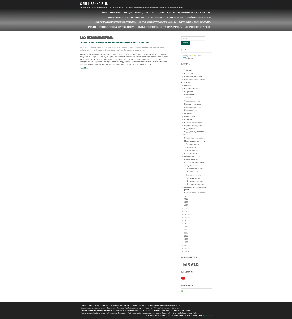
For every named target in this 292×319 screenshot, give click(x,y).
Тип (184, 135)
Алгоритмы (188, 73)
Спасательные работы (114, 50)
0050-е (186, 199)
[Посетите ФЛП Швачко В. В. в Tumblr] (195, 265)
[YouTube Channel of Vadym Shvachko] (183, 279)
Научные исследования (193, 126)
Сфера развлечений (192, 101)
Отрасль (186, 82)
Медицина (188, 113)
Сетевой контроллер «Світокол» (198, 17)
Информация (115, 12)
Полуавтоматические (195, 184)
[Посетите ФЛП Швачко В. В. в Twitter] (192, 265)
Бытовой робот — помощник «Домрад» (195, 22)
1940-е (186, 227)
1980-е (186, 239)
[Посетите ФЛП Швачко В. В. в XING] (189, 265)
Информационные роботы (194, 138)
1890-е (186, 214)
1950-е (186, 230)
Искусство (188, 92)
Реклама (187, 85)
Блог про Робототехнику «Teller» (198, 27)
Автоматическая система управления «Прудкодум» (115, 22)
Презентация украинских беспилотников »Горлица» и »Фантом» (115, 42)
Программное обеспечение (194, 79)
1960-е (186, 233)
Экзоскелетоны (192, 159)
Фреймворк (187, 70)
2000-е (186, 245)
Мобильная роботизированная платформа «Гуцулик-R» (159, 27)
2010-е (108, 47)
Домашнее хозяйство (192, 107)
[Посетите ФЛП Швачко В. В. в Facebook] (187, 265)
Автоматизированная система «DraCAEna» (194, 12)
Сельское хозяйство (192, 89)
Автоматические (192, 144)
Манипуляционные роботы (194, 141)
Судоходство (189, 129)
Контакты (171, 12)
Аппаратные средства (193, 76)
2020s (186, 251)
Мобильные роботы (87, 50)
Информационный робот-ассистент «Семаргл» (157, 22)
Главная (105, 12)
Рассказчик (150, 12)
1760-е (186, 208)
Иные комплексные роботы (195, 193)
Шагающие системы (194, 175)
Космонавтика (189, 95)
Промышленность (191, 110)
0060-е (186, 202)
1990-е (186, 242)
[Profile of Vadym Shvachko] (182, 291)
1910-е (186, 217)
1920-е (186, 220)
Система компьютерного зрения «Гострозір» (126, 17)
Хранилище (138, 12)
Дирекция (128, 12)
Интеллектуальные (144, 47)
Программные (192, 150)
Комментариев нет (97, 47)
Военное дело (158, 47)
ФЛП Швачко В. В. (94, 3)
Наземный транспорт (127, 47)
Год (184, 196)
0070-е (186, 205)
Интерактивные (192, 153)
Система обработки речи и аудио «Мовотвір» (165, 17)
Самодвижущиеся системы (134, 50)
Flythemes (208, 315)
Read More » (85, 68)
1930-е (186, 224)
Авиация (115, 47)
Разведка (100, 50)
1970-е (186, 236)
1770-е (186, 211)
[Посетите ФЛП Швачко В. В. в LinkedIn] (184, 265)
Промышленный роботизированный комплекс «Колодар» (111, 27)
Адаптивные (192, 147)
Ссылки (161, 12)
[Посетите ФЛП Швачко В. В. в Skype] (197, 265)
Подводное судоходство (194, 132)
